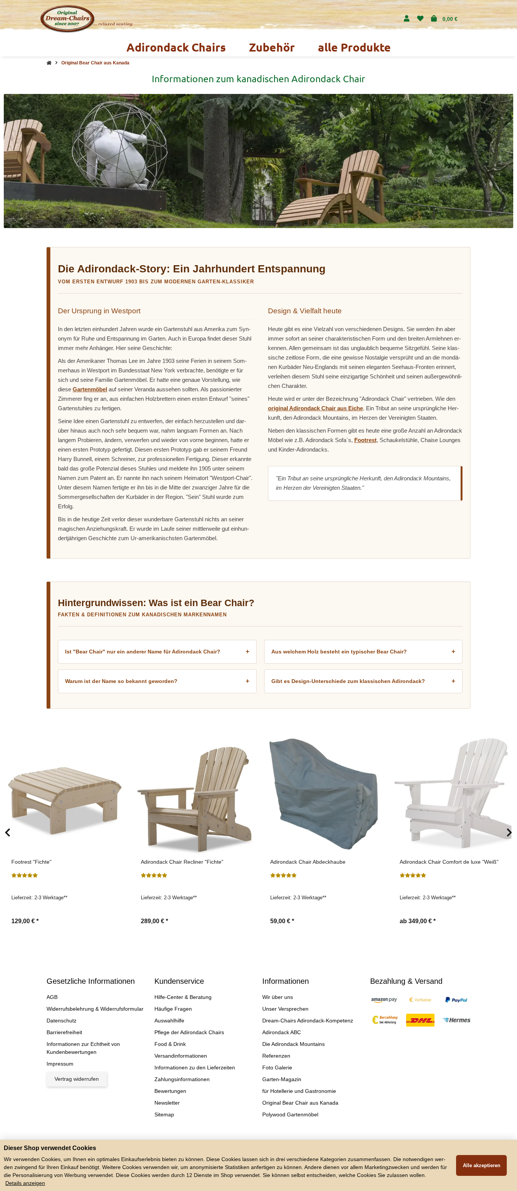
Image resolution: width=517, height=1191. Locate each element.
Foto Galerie (277, 1067)
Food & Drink (170, 1044)
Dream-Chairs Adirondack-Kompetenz (307, 1021)
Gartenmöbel (90, 389)
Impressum (60, 1064)
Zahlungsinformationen (182, 1079)
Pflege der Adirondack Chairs (189, 1032)
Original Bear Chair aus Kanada (300, 1103)
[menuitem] (176, 47)
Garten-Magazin (281, 1079)
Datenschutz (61, 1021)
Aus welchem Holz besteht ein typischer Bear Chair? (363, 651)
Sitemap (164, 1114)
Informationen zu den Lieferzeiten (194, 1067)
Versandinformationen (180, 1056)
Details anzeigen (25, 1183)
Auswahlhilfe (169, 1021)
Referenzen (276, 1056)
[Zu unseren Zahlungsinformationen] (384, 999)
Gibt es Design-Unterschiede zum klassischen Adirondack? (363, 681)
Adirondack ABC (281, 1032)
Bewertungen (170, 1091)
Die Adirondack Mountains (293, 1044)
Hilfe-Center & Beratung (183, 997)
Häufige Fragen (173, 1009)
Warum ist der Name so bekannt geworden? (157, 681)
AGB (52, 997)
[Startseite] (49, 62)
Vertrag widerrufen (77, 1079)
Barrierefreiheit (64, 1032)
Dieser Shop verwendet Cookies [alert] (50, 1148)
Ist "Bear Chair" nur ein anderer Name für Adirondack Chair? (157, 651)
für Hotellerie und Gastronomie (299, 1091)
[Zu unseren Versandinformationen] (420, 1020)
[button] (407, 19)
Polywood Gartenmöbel (290, 1114)
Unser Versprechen (285, 1009)
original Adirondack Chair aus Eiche (315, 408)
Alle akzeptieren (481, 1165)
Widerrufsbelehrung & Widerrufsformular (95, 1009)
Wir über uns (277, 997)
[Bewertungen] (24, 875)
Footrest (365, 440)
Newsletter (167, 1103)
